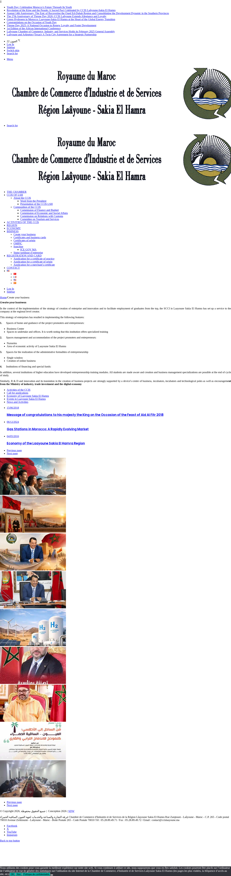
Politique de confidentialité (36, 874)
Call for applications (17, 392)
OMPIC (18, 243)
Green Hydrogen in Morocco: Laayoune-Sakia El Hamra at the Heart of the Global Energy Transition (61, 19)
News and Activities (17, 402)
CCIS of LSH (15, 194)
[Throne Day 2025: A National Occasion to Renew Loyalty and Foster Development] (33, 720)
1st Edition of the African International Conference (34, 28)
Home (3, 297)
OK (12, 874)
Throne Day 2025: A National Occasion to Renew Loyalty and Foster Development (51, 25)
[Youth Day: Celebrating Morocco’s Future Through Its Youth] (33, 494)
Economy (14, 228)
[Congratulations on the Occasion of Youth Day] (33, 683)
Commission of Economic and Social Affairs (44, 213)
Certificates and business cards (30, 237)
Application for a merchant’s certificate (34, 264)
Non (19, 874)
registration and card (24, 255)
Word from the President (33, 201)
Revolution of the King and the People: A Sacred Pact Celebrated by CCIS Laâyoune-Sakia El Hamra (61, 10)
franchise (18, 246)
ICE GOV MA (28, 249)
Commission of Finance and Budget (39, 210)
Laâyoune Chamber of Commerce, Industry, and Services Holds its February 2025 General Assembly (61, 31)
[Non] (51, 874)
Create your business (25, 234)
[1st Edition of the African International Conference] (33, 758)
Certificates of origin (24, 240)
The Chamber (17, 191)
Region (12, 225)
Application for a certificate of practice (34, 258)
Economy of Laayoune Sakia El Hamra (28, 395)
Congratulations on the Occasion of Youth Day (32, 22)
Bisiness (13, 231)
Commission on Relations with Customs (41, 216)
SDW (71, 811)
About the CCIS (22, 197)
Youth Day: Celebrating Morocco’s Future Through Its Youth (39, 7)
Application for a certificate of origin (33, 261)
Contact (13, 267)
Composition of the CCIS (27, 207)
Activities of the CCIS (23, 222)
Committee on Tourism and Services (39, 219)
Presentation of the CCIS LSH (36, 204)
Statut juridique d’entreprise (28, 252)
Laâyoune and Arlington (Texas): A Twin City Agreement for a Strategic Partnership (52, 34)
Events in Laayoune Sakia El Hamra (26, 398)
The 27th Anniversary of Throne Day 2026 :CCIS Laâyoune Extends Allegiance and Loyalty (56, 16)
